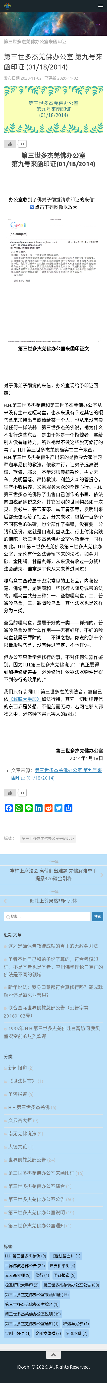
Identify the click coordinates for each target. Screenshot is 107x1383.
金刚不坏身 (18, 1333)
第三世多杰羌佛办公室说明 (36, 1212)
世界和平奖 (62, 1265)
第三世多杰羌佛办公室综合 (36, 1186)
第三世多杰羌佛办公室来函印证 (35, 41)
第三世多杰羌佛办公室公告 (36, 1199)
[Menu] (101, 6)
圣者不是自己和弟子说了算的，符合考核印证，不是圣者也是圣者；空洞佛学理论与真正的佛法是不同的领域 (53, 967)
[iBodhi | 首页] (8, 6)
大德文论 (17, 1147)
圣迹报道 (17, 1094)
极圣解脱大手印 (22, 1285)
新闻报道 (17, 1068)
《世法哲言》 (22, 1081)
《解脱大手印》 (25, 699)
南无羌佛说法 (22, 1133)
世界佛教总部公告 (27, 1160)
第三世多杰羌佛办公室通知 (36, 1225)
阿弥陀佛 (76, 1333)
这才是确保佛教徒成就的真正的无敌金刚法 (53, 946)
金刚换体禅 (48, 1333)
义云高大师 (20, 1120)
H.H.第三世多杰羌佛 (29, 1107)
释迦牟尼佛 (76, 1323)
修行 (42, 1275)
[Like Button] (10, 144)
